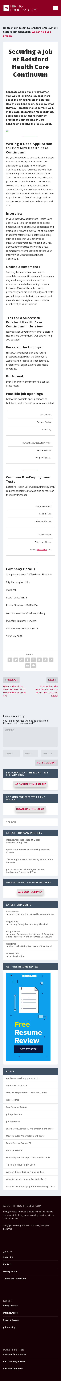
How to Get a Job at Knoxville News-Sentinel (31, 914)
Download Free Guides (30, 809)
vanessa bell (12, 953)
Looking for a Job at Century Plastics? (28, 924)
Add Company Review (14, 1361)
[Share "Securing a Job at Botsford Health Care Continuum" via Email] (27, 666)
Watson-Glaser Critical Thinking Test (25, 1172)
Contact (7, 1264)
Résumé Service (14, 1150)
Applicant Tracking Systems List (22, 1078)
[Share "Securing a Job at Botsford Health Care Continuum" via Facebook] (10, 660)
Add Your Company (30, 892)
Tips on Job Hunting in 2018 (20, 1164)
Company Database (16, 1085)
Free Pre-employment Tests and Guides (26, 1092)
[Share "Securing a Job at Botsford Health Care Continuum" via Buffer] (45, 660)
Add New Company (13, 1368)
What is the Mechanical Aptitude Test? (26, 1179)
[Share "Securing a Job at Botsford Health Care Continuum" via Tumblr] (27, 660)
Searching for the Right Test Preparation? (28, 1157)
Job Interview (13, 1121)
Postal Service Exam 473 (18, 1143)
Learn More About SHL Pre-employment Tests (29, 1128)
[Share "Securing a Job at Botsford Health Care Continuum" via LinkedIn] (39, 660)
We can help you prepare (30, 784)
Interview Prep (10, 1312)
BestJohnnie (12, 911)
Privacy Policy (10, 1271)
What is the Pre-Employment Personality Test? (30, 1186)
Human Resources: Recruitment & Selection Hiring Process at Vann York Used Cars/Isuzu (30, 935)
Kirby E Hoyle (13, 931)
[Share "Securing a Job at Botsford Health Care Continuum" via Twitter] (16, 660)
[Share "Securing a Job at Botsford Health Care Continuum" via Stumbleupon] (51, 660)
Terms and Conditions (14, 1278)
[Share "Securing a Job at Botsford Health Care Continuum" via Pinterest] (33, 660)
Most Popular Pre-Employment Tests (25, 1135)
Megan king (12, 921)
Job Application (17, 956)
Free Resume (12, 1099)
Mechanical (42, 549)
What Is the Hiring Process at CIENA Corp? (30, 946)
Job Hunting (9, 1327)
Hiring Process (10, 1305)
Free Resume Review (16, 1107)
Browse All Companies (14, 1354)
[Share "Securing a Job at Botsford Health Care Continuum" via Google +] (22, 660)
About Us (8, 1257)
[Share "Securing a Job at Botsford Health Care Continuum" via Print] (33, 666)
